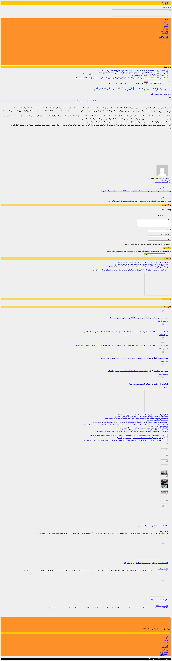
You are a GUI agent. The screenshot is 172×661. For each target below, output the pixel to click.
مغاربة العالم (164, 34)
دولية (166, 24)
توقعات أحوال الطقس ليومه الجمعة (157, 267)
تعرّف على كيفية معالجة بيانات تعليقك (119, 251)
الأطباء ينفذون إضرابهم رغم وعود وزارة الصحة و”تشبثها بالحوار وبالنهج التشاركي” (146, 562)
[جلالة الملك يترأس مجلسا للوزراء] (156, 596)
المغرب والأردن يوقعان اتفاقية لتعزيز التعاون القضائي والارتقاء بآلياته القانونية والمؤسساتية (141, 264)
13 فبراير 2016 (163, 531)
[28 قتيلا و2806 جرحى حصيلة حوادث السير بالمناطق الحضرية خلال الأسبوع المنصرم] (164, 483)
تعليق (169, 218)
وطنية (166, 22)
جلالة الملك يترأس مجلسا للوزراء (159, 600)
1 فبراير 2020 (164, 335)
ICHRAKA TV (163, 38)
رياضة (166, 26)
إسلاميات (165, 33)
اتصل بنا (165, 4)
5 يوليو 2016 (164, 361)
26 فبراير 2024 (167, 94)
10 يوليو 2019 (164, 348)
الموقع (169, 239)
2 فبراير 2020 (164, 387)
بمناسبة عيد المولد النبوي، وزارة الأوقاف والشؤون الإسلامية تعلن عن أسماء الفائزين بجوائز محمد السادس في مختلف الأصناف (131, 431)
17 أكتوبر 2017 (163, 569)
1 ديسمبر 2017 (163, 321)
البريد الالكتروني (166, 234)
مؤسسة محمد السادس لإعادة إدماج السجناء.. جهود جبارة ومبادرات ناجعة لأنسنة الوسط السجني (134, 358)
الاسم (169, 229)
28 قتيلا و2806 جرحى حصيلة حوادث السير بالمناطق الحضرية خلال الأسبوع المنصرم (143, 428)
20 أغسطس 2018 (162, 606)
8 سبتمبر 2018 (163, 374)
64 (158, 321)
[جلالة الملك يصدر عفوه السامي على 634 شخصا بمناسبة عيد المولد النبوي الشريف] (164, 503)
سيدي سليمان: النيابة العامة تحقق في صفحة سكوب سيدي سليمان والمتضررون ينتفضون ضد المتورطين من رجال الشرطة (125, 331)
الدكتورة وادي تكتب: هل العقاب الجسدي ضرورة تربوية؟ (148, 384)
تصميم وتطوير (167, 658)
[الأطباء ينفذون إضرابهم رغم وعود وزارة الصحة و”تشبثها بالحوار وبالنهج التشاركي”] (149, 559)
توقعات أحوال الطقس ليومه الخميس (157, 426)
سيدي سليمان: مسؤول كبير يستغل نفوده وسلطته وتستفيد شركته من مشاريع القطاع (138, 371)
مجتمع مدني (164, 31)
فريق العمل (164, 2)
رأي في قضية (164, 36)
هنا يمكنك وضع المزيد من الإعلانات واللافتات (86, 100)
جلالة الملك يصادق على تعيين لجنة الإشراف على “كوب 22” (151, 525)
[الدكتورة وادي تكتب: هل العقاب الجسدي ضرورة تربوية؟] (160, 380)
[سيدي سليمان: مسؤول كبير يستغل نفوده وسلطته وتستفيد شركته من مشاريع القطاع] (160, 367)
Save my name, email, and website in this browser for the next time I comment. (147, 244)
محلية (166, 21)
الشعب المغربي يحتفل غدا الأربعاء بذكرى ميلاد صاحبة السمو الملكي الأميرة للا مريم (143, 429)
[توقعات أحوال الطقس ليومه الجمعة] (164, 463)
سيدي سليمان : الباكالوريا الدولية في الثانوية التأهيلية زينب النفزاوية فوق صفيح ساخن (138, 318)
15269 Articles (167, 178)
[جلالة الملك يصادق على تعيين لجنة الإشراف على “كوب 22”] (156, 522)
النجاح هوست (154, 658)
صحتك (166, 28)
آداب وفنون (164, 29)
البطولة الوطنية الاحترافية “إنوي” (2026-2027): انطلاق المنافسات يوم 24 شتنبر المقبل (143, 262)
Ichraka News (158, 94)
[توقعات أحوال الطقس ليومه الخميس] (164, 478)
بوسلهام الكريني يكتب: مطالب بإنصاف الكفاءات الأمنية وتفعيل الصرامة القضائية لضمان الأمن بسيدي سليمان (136, 266)
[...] (37, 533)
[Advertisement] (86, 52)
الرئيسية (165, 19)
